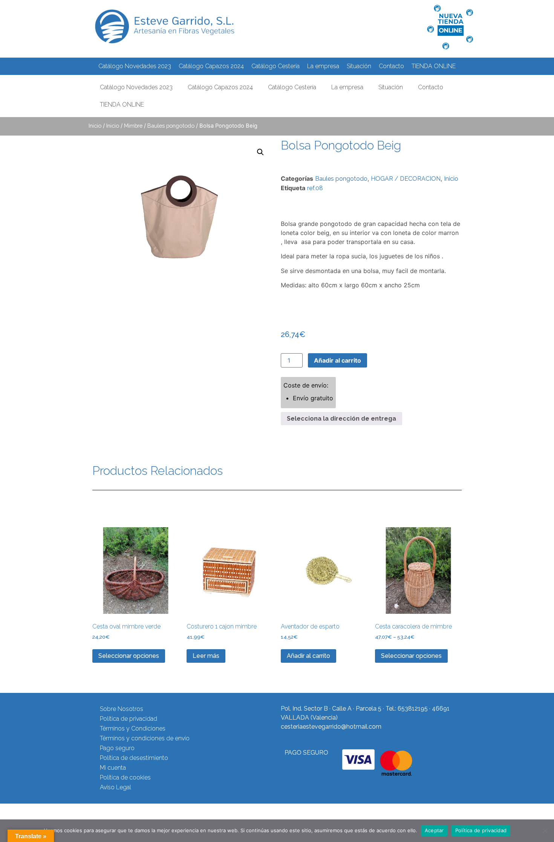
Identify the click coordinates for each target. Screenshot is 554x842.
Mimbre (133, 125)
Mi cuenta (113, 767)
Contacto (391, 66)
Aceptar (434, 830)
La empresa (323, 66)
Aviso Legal (115, 787)
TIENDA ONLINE (434, 66)
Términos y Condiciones (132, 728)
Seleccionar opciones (128, 655)
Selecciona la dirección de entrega (341, 418)
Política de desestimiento (134, 757)
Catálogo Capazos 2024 (211, 66)
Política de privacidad (128, 718)
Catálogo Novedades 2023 (134, 66)
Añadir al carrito (337, 360)
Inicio (95, 125)
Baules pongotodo (170, 125)
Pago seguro (117, 748)
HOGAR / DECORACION (406, 178)
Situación (359, 66)
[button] (260, 152)
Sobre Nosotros (121, 708)
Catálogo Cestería (275, 66)
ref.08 (315, 188)
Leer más (206, 655)
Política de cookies (125, 777)
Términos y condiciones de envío (145, 738)
